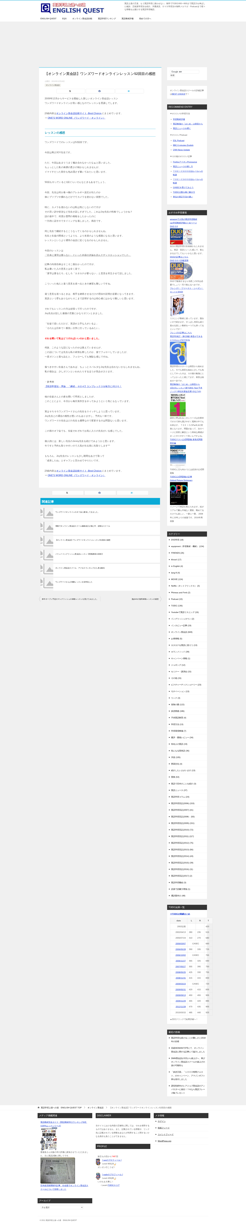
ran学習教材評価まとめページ (183, 223)
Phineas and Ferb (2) (180, 592)
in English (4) (177, 566)
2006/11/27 (181, 961)
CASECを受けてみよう (183, 187)
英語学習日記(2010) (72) (182, 830)
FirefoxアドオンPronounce (185, 162)
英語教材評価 (128, 18)
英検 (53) (175, 777)
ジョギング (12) (178, 665)
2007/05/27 (181, 966)
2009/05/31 (181, 989)
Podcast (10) (177, 599)
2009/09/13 (181, 995)
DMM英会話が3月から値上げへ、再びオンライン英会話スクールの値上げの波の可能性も (188, 1062)
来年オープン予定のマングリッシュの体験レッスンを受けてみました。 (70, 599)
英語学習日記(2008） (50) (183, 816)
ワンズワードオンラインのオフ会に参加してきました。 (77, 512)
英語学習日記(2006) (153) (182, 803)
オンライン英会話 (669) (181, 632)
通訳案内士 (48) (178, 896)
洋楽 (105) (176, 757)
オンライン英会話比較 (82, 18)
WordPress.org (164, 1141)
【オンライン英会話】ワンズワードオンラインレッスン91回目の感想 (82, 540)
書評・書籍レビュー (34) (182, 737)
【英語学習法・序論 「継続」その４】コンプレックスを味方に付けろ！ (83, 386)
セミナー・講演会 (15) (181, 671)
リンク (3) (175, 698)
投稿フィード (164, 1128)
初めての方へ (145, 18)
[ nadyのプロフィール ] (112, 1174)
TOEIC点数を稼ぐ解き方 (184, 192)
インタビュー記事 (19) (181, 625)
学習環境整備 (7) (178, 731)
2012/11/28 (181, 1006)
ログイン (162, 1121)
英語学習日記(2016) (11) (182, 869)
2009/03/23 (181, 984)
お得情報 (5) (176, 638)
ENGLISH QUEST (48, 18)
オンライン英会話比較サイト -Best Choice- (79, 113)
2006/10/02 (181, 955)
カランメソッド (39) (180, 652)
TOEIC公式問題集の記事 (181, 477)
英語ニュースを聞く (182, 128)
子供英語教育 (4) (178, 717)
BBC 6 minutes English (183, 145)
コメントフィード (166, 1134)
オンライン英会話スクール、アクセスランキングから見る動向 (80, 568)
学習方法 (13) (177, 724)
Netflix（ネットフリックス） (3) (185, 586)
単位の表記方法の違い (183, 197)
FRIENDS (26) (177, 553)
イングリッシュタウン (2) (182, 619)
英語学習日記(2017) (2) (181, 876)
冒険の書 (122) (177, 704)
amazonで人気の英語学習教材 (183, 219)
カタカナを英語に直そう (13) (184, 645)
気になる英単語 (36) (180, 751)
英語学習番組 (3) (178, 882)
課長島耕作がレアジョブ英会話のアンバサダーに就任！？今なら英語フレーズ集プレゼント (188, 1089)
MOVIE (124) (177, 579)
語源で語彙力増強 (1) (180, 889)
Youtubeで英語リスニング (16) (185, 612)
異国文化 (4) (176, 764)
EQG (64, 18)
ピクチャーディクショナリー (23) (186, 685)
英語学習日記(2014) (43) (182, 856)
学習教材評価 (179, 119)
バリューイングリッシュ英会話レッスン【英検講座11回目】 (79, 554)
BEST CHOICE (178, 94)
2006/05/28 (181, 949)
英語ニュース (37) (179, 790)
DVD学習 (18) (177, 540)
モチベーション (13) (180, 691)
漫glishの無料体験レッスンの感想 (145, 599)
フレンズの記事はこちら (181, 332)
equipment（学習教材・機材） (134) (187, 546)
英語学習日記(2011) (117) (182, 836)
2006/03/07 (181, 943)
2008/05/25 (181, 972)
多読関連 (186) (177, 711)
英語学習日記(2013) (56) (182, 849)
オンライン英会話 (53, 85)
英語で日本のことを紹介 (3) (183, 784)
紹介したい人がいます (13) (183, 770)
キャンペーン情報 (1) (180, 658)
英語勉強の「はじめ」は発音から (188, 124)
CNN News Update (181, 150)
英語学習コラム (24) (180, 797)
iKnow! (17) (176, 559)
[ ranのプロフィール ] (111, 1160)
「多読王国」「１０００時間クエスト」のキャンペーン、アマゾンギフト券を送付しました (188, 1075)
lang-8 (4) (175, 573)
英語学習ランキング (107, 18)
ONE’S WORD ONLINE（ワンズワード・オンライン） (76, 118)
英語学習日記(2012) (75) (182, 843)
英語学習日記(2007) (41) (182, 810)
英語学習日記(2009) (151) (182, 823)
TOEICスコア (114, 1185)
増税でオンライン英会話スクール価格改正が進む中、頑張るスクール (82, 526)
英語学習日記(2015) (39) (182, 863)
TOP (61, 1107)
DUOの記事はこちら (179, 257)
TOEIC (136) (177, 606)
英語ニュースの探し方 (183, 166)
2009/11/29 (181, 1001)
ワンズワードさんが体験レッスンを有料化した (73, 582)
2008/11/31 (181, 978)
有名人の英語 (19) (179, 744)
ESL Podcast (178, 140)
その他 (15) (176, 678)
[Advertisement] (123, 43)
